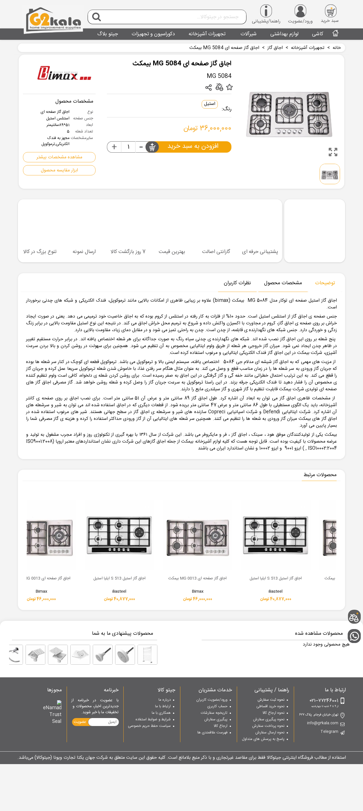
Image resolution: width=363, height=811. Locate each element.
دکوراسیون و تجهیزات (153, 34)
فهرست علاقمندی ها (212, 733)
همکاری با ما (161, 713)
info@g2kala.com (322, 723)
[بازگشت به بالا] (356, 598)
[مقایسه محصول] (219, 87)
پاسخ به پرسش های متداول (263, 739)
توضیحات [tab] (325, 283)
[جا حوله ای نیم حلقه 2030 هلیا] (13, 655)
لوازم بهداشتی (284, 34)
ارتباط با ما (163, 707)
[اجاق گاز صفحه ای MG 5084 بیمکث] (333, 152)
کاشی (317, 34)
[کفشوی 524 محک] (80, 655)
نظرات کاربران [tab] (237, 283)
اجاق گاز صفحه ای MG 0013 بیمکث (268, 579)
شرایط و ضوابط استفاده (153, 720)
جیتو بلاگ (107, 34)
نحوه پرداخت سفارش (268, 726)
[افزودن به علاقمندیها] (229, 88)
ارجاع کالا (220, 726)
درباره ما (165, 700)
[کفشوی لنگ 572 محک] (58, 655)
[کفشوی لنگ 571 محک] (35, 655)
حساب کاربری (217, 707)
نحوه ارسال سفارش (269, 733)
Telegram (329, 732)
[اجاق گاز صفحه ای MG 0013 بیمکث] (268, 535)
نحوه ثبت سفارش (271, 700)
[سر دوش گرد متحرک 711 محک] (125, 655)
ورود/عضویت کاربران (211, 700)
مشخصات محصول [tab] (283, 283)
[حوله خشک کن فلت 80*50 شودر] (147, 655)
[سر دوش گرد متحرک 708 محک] (103, 655)
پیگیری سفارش (215, 720)
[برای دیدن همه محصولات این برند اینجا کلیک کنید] (64, 74)
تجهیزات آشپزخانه (207, 34)
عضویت (80, 722)
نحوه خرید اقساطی (270, 707)
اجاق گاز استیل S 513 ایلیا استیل (190, 579)
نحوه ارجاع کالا (273, 713)
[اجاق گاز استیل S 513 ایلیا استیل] (190, 535)
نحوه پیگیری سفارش (268, 720)
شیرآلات (248, 34)
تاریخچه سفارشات (214, 713)
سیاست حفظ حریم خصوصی (149, 726)
